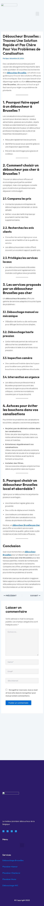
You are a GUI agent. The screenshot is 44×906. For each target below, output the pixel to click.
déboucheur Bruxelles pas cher (26, 525)
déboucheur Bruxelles (16, 72)
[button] (37, 14)
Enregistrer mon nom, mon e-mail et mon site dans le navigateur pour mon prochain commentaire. (22, 693)
